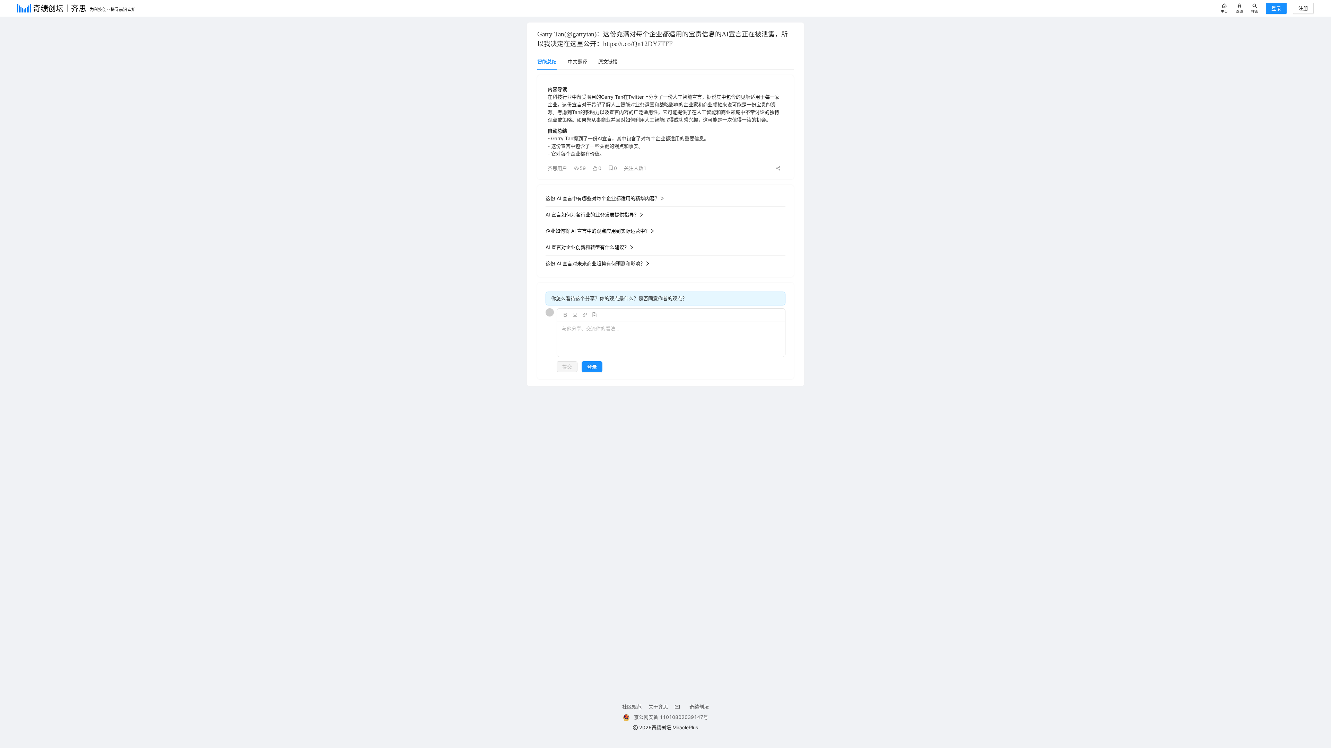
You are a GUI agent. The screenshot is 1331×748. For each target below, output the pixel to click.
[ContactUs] (678, 707)
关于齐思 (658, 707)
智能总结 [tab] (547, 61)
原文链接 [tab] (608, 61)
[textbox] (671, 339)
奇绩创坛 (699, 707)
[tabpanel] (665, 227)
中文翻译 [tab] (577, 61)
